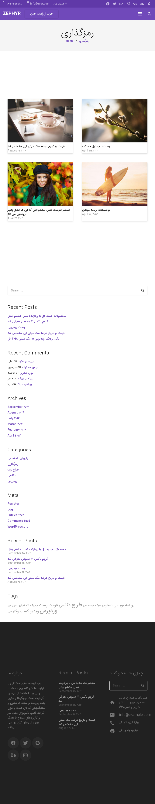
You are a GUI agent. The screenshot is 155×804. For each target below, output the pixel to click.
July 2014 (14, 418)
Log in (12, 509)
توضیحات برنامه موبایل (96, 210)
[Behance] (121, 3)
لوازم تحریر (26, 372)
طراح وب (13, 469)
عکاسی (12, 475)
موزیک (34, 605)
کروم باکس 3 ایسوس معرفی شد (28, 321)
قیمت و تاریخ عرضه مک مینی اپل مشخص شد (36, 146)
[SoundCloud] (141, 3)
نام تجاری (23, 605)
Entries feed (16, 515)
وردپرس (12, 481)
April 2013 (14, 435)
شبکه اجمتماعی (92, 605)
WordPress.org (18, 526)
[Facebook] (107, 3)
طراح (77, 605)
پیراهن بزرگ (25, 378)
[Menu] (140, 13)
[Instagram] (128, 3)
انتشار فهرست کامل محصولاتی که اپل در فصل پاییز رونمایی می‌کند (39, 212)
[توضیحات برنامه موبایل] (114, 184)
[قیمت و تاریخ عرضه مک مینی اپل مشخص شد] (40, 121)
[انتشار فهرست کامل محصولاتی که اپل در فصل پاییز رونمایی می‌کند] (40, 184)
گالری (10, 611)
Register (13, 503)
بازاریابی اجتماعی (18, 458)
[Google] (37, 743)
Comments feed (19, 521)
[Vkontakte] (135, 3)
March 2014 (15, 424)
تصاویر (107, 605)
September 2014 (18, 407)
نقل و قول (12, 605)
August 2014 (16, 412)
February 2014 (17, 429)
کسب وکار (21, 611)
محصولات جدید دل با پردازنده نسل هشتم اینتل (37, 316)
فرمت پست (48, 605)
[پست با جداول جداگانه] (114, 121)
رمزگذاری (13, 464)
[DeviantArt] (148, 3)
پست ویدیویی (16, 327)
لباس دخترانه (30, 367)
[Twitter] (114, 3)
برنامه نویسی (123, 605)
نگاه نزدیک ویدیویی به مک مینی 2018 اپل (33, 338)
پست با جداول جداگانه (96, 146)
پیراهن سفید (25, 361)
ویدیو (34, 611)
